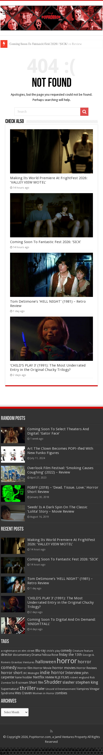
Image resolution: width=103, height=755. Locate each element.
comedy (66, 650)
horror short (12, 672)
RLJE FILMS (62, 677)
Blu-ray (40, 650)
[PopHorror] (51, 17)
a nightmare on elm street (17, 650)
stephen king (86, 682)
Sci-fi (14, 682)
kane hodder (23, 677)
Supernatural (10, 689)
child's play (53, 650)
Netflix (38, 677)
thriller (27, 688)
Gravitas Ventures (22, 662)
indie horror (52, 672)
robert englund (79, 677)
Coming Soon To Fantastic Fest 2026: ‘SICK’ (45, 242)
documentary (22, 655)
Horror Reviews (86, 668)
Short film (36, 682)
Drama (36, 655)
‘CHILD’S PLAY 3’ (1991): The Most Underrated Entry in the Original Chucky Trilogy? (48, 367)
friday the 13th (70, 654)
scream (23, 682)
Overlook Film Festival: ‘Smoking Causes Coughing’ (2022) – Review (60, 470)
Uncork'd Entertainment (61, 689)
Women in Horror (43, 693)
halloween (45, 661)
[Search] (84, 112)
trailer (41, 689)
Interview (73, 673)
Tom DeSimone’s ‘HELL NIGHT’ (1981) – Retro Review (45, 44)
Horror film (25, 668)
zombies (61, 693)
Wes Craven (23, 693)
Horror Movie (42, 668)
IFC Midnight (31, 673)
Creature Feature (83, 650)
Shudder (53, 682)
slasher (69, 682)
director (6, 655)
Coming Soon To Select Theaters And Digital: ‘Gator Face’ (58, 431)
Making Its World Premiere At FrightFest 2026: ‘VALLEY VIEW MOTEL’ (61, 542)
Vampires (82, 689)
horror (67, 661)
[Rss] (51, 731)
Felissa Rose (50, 655)
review (49, 677)
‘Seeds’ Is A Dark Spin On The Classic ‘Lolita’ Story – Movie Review (57, 509)
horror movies (64, 668)
